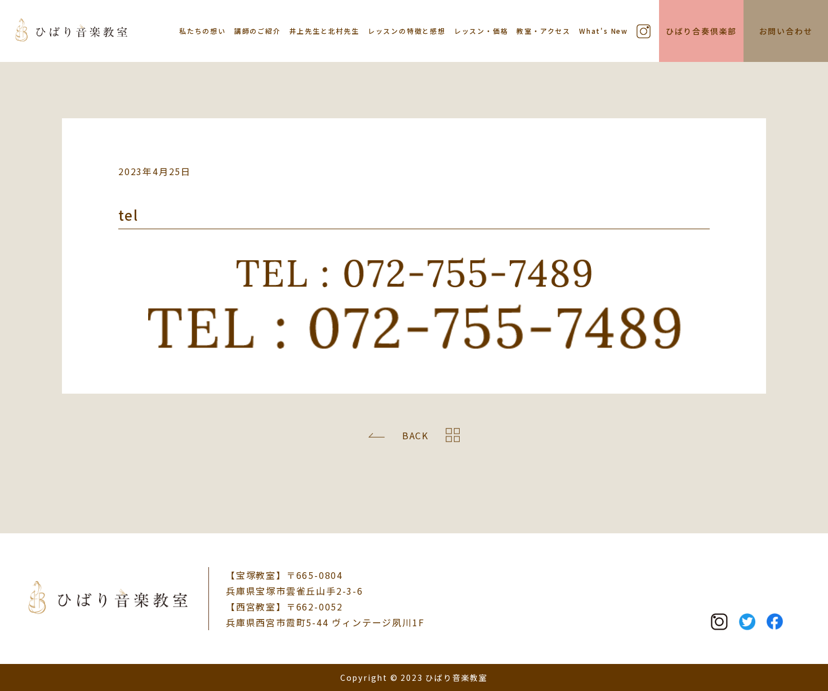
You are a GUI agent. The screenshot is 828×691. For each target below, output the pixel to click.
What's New (603, 30)
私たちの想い (202, 30)
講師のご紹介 (257, 30)
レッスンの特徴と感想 (407, 30)
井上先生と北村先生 (324, 30)
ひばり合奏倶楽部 (701, 31)
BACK (415, 435)
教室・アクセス (544, 30)
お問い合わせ (786, 31)
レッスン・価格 (481, 30)
